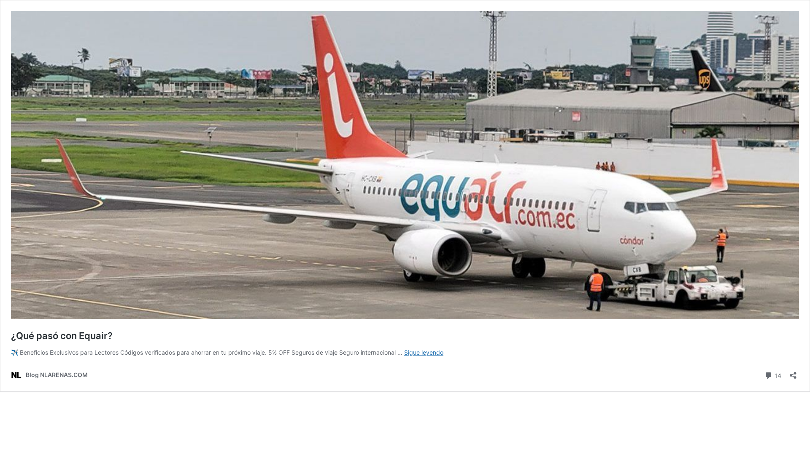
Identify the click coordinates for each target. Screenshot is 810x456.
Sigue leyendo (423, 352)
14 (777, 375)
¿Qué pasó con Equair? (62, 335)
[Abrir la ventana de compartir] (793, 372)
